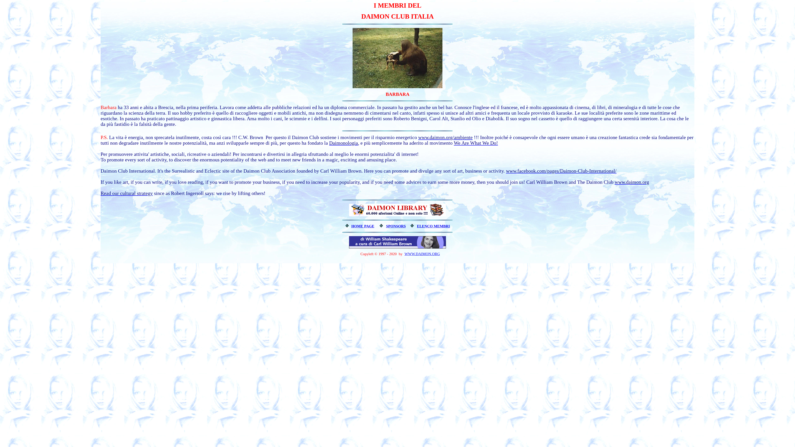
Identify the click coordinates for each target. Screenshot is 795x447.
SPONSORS (396, 226)
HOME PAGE (362, 226)
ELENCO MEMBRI (433, 226)
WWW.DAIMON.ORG (422, 254)
